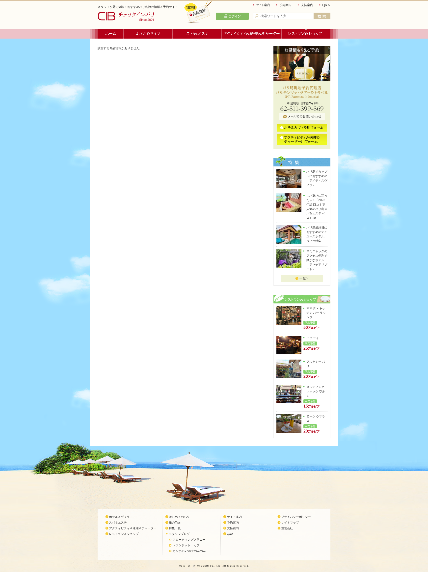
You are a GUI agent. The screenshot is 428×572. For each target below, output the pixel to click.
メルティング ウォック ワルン (315, 391)
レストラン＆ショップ (306, 34)
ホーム (111, 34)
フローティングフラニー (189, 539)
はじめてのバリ (179, 517)
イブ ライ (312, 338)
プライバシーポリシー (296, 517)
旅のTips (175, 522)
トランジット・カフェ (187, 545)
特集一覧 (175, 528)
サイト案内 (261, 5)
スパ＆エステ (197, 34)
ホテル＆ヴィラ (148, 34)
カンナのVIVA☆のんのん (189, 551)
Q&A (324, 5)
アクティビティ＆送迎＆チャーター (252, 34)
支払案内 (306, 5)
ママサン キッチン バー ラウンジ (316, 313)
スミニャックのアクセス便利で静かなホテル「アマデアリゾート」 (316, 260)
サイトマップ (290, 522)
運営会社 (287, 528)
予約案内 (284, 5)
